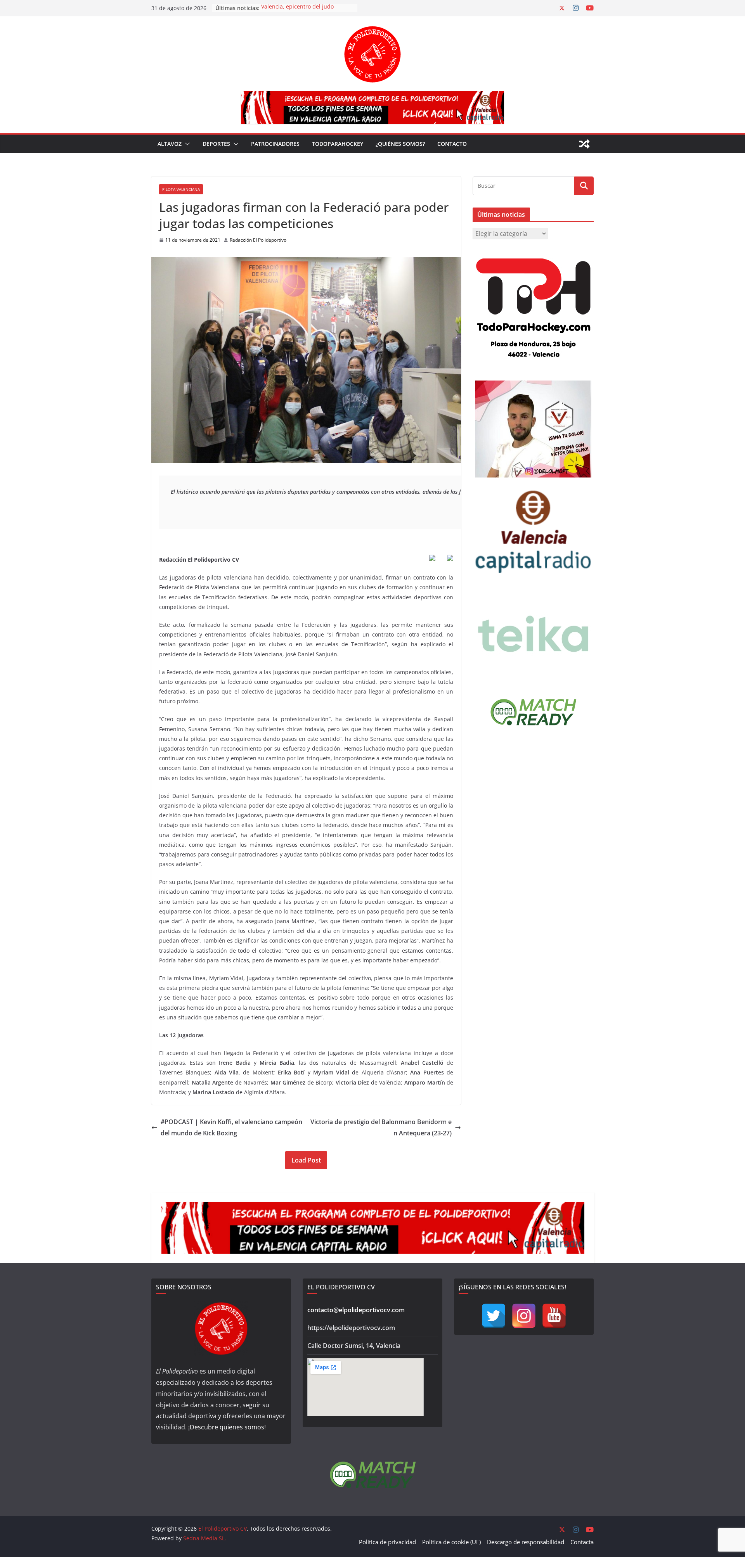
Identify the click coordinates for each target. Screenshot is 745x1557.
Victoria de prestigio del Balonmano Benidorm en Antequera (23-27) (381, 1127)
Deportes (216, 143)
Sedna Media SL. (204, 1538)
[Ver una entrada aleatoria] (584, 144)
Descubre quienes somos (227, 1427)
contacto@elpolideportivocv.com (356, 1310)
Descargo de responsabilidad (525, 1542)
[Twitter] (493, 1315)
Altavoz (170, 143)
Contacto (452, 143)
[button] (186, 143)
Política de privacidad (387, 1542)
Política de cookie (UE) (451, 1542)
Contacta (582, 1542)
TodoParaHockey (337, 143)
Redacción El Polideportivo (258, 240)
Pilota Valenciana (181, 189)
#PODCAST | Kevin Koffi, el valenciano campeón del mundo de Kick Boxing (231, 1127)
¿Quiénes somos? (400, 143)
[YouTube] (554, 1315)
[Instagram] (523, 1315)
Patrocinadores (275, 143)
